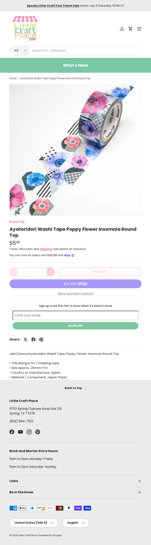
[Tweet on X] (25, 339)
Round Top (17, 222)
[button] (130, 29)
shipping (46, 249)
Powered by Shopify (50, 535)
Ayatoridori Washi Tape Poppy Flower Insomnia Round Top (55, 78)
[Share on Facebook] (33, 339)
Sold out (99, 271)
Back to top (74, 388)
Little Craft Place (28, 535)
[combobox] (75, 50)
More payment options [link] (75, 293)
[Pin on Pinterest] (41, 339)
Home (13, 78)
